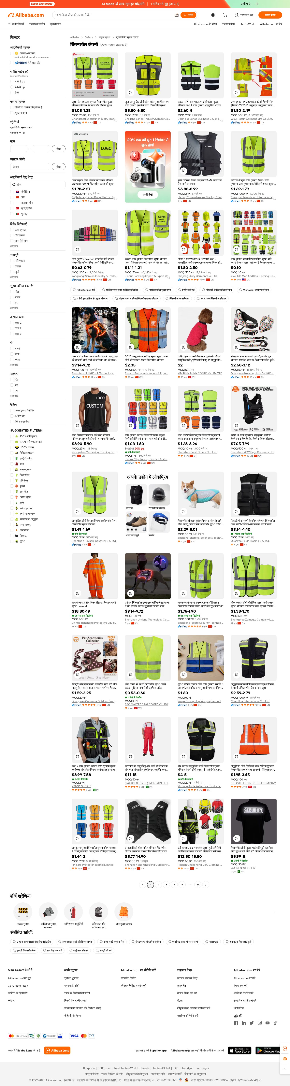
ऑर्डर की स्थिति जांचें (244, 993)
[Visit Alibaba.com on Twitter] (251, 1023)
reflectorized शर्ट (86, 290)
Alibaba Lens (24, 1050)
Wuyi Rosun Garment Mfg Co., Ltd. (252, 118)
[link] (285, 1048)
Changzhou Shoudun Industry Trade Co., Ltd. (95, 118)
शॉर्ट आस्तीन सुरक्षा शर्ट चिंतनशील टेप (122, 290)
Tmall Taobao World (126, 1068)
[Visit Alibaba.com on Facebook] (236, 1023)
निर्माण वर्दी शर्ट (188, 290)
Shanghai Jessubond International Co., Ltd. (254, 197)
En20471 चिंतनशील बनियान (213, 298)
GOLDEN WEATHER (243, 867)
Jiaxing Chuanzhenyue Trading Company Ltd (201, 197)
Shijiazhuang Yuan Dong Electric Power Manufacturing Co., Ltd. (95, 197)
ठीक (59, 148)
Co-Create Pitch (18, 985)
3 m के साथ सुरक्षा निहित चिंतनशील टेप (34, 941)
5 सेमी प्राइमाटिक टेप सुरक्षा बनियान (92, 298)
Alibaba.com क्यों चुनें (19, 978)
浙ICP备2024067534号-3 (245, 1080)
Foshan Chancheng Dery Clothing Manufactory (201, 864)
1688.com (104, 1068)
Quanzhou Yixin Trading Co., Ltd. (250, 540)
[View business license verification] (180, 1080)
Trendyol (187, 1068)
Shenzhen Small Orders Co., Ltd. (197, 452)
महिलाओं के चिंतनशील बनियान (219, 290)
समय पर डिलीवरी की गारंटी (77, 993)
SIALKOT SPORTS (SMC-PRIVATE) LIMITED (148, 783)
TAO (175, 1068)
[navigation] (37, 461)
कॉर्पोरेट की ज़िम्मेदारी (17, 993)
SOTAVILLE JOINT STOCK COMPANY (253, 783)
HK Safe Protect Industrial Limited (92, 864)
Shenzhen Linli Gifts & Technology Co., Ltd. (95, 373)
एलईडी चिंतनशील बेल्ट (26, 950)
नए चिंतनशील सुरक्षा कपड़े (160, 290)
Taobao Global (161, 1068)
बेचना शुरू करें (240, 985)
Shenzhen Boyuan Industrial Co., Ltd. (94, 540)
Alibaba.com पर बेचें (244, 978)
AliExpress (88, 1068)
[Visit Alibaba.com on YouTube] (267, 1023)
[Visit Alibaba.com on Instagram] (259, 1023)
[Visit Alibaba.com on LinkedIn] (243, 1023)
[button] (176, 15)
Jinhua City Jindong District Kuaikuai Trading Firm (148, 459)
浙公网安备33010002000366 (209, 1080)
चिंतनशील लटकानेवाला (179, 298)
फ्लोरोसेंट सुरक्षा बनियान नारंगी (185, 941)
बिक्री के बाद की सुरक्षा (75, 1000)
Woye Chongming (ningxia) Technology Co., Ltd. (201, 701)
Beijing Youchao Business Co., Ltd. (199, 118)
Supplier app (158, 1050)
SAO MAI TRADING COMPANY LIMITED (148, 704)
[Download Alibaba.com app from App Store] (240, 1050)
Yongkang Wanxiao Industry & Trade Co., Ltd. (95, 276)
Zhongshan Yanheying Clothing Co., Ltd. (95, 452)
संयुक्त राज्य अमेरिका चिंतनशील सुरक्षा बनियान (138, 298)
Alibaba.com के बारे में (20, 969)
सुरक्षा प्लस (213, 941)
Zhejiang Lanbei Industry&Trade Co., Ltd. (148, 118)
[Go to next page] (205, 884)
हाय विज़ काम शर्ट (54, 950)
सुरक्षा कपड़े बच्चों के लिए (114, 941)
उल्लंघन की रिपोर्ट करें (187, 1015)
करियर (11, 1000)
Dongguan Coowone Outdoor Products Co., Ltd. (95, 701)
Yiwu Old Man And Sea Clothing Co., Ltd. (254, 276)
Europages (202, 1068)
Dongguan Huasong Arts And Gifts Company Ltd (254, 373)
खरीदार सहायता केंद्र (187, 978)
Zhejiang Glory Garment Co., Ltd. (197, 276)
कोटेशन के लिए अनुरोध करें (133, 985)
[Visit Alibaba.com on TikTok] (275, 1023)
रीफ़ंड (180, 1000)
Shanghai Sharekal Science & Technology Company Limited (201, 537)
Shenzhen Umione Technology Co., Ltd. (148, 619)
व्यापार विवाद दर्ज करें (187, 993)
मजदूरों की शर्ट (106, 950)
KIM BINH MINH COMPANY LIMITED (200, 373)
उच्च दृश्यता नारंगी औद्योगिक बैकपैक (77, 941)
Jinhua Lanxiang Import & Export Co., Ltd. (148, 276)
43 (197, 884)
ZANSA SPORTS (81, 786)
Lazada (145, 1068)
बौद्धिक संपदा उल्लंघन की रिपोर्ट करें (193, 1008)
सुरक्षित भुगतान (71, 978)
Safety (89, 37)
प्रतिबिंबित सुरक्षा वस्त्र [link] (127, 37)
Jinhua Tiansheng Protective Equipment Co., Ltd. (95, 622)
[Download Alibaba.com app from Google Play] (268, 1050)
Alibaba (74, 37)
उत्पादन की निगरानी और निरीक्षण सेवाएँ (82, 1008)
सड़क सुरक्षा (104, 37)
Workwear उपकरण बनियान (256, 290)
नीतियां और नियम (72, 1015)
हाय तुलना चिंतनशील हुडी (240, 941)
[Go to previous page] (142, 884)
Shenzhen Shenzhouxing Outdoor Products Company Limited (148, 864)
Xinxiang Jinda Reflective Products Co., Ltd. (201, 786)
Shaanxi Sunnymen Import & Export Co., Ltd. (148, 373)
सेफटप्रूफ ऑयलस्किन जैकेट (148, 941)
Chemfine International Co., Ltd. (250, 701)
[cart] (226, 15)
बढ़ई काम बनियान (80, 950)
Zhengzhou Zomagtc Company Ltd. (252, 619)
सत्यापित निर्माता (128, 978)
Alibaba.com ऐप (180, 1050)
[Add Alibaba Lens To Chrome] (57, 1050)
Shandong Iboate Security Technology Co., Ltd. (201, 622)
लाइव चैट (181, 985)
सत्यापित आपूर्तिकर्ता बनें (245, 1000)
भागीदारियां (239, 1008)
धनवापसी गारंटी (71, 985)
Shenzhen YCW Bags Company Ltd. (252, 452)
